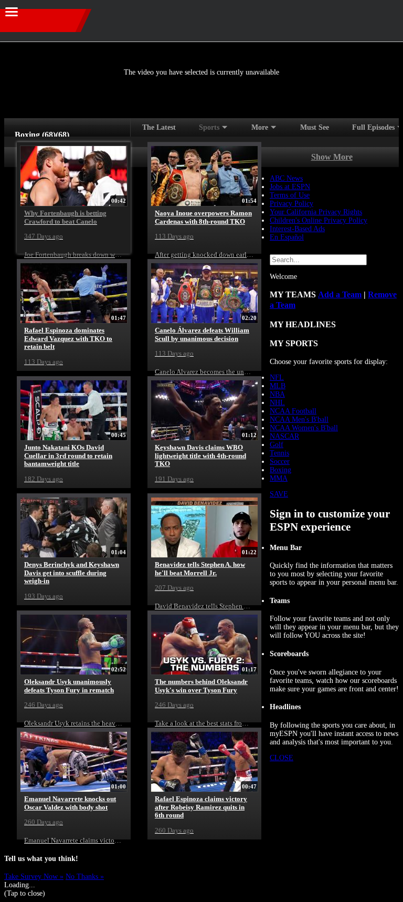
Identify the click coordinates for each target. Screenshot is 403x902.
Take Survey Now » (33, 876)
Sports (209, 127)
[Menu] (11, 11)
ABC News (286, 178)
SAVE (279, 494)
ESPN (52, 20)
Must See (314, 127)
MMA (279, 478)
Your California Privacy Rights (316, 212)
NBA (277, 394)
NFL (277, 377)
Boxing (280, 470)
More (259, 127)
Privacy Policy (291, 204)
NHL (277, 403)
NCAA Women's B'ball (304, 428)
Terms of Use (290, 195)
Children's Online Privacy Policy (318, 220)
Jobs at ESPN (290, 187)
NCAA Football (293, 411)
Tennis (279, 453)
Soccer (280, 461)
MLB (277, 386)
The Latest (159, 127)
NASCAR (284, 436)
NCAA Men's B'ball (299, 419)
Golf (276, 445)
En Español (287, 237)
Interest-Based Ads (297, 229)
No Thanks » (85, 876)
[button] (386, 18)
